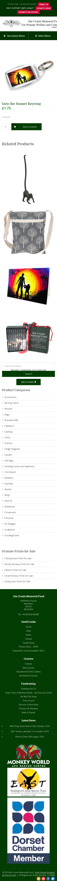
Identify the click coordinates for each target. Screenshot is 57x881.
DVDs (7, 437)
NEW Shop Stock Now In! (21, 726)
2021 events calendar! (21, 731)
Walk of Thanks (28, 712)
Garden (8, 454)
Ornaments (10, 512)
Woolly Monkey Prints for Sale (19, 564)
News (28, 634)
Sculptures (9, 529)
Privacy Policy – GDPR (28, 646)
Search (28, 373)
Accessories (10, 397)
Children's (9, 425)
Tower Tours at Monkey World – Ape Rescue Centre (28, 692)
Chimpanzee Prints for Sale (17, 558)
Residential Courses (28, 675)
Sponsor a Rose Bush (28, 704)
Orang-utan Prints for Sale (17, 581)
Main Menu (44, 35)
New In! (8, 500)
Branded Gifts (11, 420)
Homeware (10, 472)
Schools (28, 663)
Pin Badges (10, 523)
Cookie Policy (29, 642)
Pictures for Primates (28, 708)
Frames (8, 443)
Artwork (8, 408)
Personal (8, 518)
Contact (28, 638)
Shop (28, 631)
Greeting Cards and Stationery (19, 466)
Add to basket (30, 126)
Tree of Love (28, 700)
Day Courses (28, 667)
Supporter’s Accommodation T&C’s (28, 650)
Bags (6, 414)
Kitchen (8, 489)
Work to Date (21, 736)
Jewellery (8, 477)
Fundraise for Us (28, 688)
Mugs (7, 495)
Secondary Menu (16, 35)
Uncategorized (11, 535)
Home (28, 627)
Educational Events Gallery (28, 671)
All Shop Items (11, 402)
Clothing (8, 431)
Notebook (9, 506)
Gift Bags (8, 460)
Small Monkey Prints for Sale (18, 575)
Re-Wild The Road (28, 696)
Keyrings (8, 483)
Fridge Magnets (12, 448)
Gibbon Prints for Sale (15, 569)
